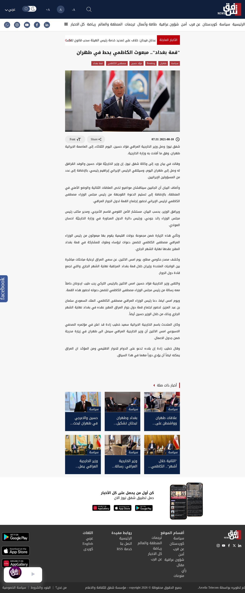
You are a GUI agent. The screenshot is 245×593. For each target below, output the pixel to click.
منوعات (179, 576)
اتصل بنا (126, 543)
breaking (151, 63)
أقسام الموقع (172, 533)
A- (73, 10)
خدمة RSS (124, 549)
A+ (48, 10)
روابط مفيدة (121, 533)
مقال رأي (181, 568)
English (87, 543)
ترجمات (130, 24)
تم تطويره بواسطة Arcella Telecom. (221, 588)
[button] (65, 40)
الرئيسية (238, 24)
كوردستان (210, 24)
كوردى (88, 549)
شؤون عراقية (169, 24)
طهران (163, 63)
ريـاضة (91, 24)
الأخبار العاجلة (168, 40)
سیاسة (224, 24)
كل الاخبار (78, 24)
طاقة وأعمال (147, 24)
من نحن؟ (61, 587)
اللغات (88, 533)
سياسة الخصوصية (14, 587)
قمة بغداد (98, 63)
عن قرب (194, 24)
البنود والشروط (41, 587)
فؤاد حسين (136, 63)
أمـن (184, 24)
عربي (89, 538)
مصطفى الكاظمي (117, 63)
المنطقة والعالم (110, 24)
